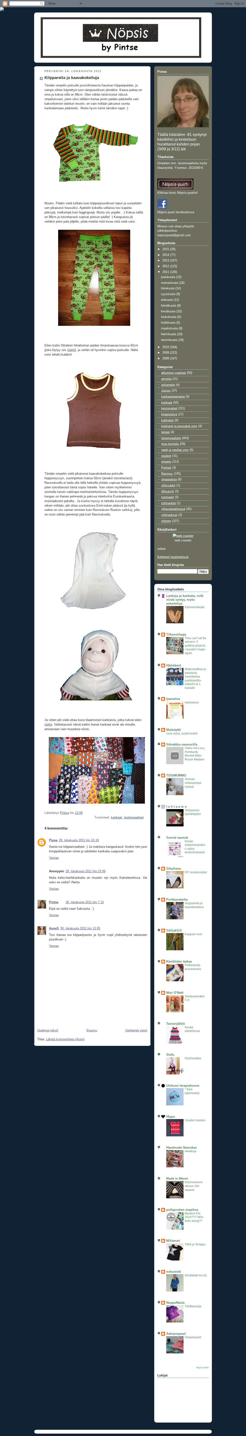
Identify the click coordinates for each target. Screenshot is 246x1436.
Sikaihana (173, 868)
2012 (166, 266)
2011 (166, 272)
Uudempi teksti (47, 1030)
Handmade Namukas (181, 1147)
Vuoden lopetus (195, 1120)
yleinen (166, 521)
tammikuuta (169, 340)
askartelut (168, 385)
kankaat (116, 817)
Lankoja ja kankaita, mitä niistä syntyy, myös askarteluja (184, 599)
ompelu (166, 461)
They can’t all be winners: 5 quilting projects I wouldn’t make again (195, 645)
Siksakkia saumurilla (181, 744)
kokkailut (167, 420)
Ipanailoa (173, 699)
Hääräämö (173, 665)
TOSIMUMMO (176, 775)
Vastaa (54, 858)
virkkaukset (169, 515)
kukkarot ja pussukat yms (179, 426)
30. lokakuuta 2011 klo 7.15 (85, 902)
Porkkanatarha (177, 899)
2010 (166, 347)
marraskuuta (170, 283)
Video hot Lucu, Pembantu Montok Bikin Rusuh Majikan (195, 753)
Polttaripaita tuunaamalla (193, 967)
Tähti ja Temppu (195, 1244)
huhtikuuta (168, 322)
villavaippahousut (173, 509)
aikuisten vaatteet (173, 373)
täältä (71, 350)
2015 (166, 249)
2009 (166, 352)
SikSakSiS (174, 930)
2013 (166, 260)
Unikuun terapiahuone (182, 1085)
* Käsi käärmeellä (192, 1091)
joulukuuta (168, 277)
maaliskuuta (170, 328)
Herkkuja (191, 1151)
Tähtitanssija (193, 1306)
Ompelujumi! (193, 1337)
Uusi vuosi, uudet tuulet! (181, 733)
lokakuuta (168, 288)
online (161, 549)
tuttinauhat (168, 503)
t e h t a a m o (176, 806)
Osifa (170, 1054)
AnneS (54, 928)
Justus (166, 390)
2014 (166, 255)
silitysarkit (168, 485)
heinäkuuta (169, 305)
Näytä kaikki (202, 1367)
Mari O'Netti (175, 992)
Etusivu (91, 1030)
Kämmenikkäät (194, 607)
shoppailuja (169, 479)
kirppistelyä (169, 414)
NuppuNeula (175, 1302)
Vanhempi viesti (136, 1030)
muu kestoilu (170, 444)
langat (165, 432)
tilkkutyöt (167, 491)
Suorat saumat (177, 837)
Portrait (166, 467)
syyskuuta (168, 294)
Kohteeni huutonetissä (172, 557)
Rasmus (167, 473)
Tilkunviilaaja (176, 634)
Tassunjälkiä (175, 1023)
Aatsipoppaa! (176, 1333)
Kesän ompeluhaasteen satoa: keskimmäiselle (195, 847)
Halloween (192, 702)
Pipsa (53, 840)
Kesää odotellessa (192, 1029)
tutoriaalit (167, 497)
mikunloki (173, 1271)
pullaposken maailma (182, 1210)
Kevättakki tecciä (196, 1275)
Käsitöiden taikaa (179, 961)
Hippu (170, 1116)
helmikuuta (169, 334)
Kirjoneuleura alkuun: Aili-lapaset (194, 1186)
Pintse (53, 902)
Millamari (173, 1240)
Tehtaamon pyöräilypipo (193, 812)
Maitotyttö (173, 730)
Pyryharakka (193, 1058)
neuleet (166, 456)
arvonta (166, 379)
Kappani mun (193, 934)
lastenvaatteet (134, 817)
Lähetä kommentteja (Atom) (65, 1039)
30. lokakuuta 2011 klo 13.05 (80, 928)
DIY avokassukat (196, 872)
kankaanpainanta (173, 396)
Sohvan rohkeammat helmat (193, 782)
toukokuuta (169, 317)
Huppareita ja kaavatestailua (194, 905)
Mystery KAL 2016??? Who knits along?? (194, 1217)
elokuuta (167, 300)
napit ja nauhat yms (175, 450)
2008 (166, 358)
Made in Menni (177, 1178)
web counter (183, 540)
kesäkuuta (168, 311)
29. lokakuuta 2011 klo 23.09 (85, 871)
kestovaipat (169, 408)
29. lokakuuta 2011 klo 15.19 (79, 840)
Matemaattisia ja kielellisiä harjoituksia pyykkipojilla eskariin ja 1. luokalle (195, 678)
